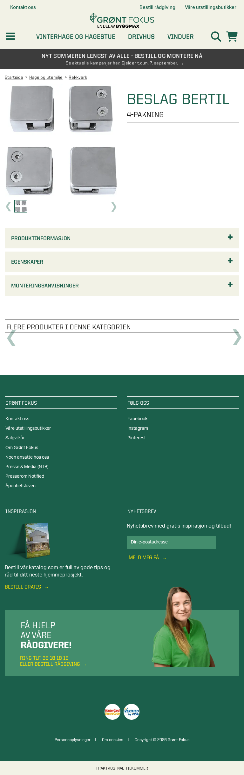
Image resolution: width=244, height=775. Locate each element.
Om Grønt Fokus (21, 448)
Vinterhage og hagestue (75, 36)
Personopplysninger (73, 739)
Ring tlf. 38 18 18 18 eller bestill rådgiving (50, 661)
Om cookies (112, 739)
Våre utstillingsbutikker (28, 428)
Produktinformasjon (41, 238)
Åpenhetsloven (20, 486)
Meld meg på (144, 557)
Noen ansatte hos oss (27, 457)
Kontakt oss (17, 419)
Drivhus (141, 36)
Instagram (137, 428)
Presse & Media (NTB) (27, 467)
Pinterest (136, 438)
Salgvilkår (15, 438)
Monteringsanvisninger (45, 285)
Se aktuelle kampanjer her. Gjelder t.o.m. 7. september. (122, 62)
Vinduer (180, 36)
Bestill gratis (23, 587)
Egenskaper (27, 262)
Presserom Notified (24, 476)
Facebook (137, 419)
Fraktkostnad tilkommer (122, 768)
